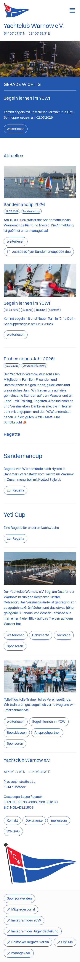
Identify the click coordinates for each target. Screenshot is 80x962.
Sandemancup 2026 (24, 204)
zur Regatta (15, 490)
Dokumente (40, 635)
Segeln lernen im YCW (48, 721)
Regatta (12, 434)
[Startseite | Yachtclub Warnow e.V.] (16, 10)
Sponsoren (15, 646)
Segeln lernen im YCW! (27, 303)
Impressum (58, 820)
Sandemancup (23, 456)
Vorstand (64, 635)
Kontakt (12, 820)
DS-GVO (13, 831)
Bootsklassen (17, 732)
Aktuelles (13, 155)
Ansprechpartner (47, 732)
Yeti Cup (14, 514)
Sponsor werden (19, 898)
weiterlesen (15, 129)
